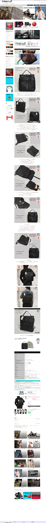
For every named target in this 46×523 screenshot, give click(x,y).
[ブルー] (8, 47)
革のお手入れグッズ (8, 66)
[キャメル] (10, 45)
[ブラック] (12, 47)
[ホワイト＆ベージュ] (7, 45)
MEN (3, 3)
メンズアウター (7, 32)
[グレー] (8, 45)
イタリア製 (7, 37)
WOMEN (7, 3)
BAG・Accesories (12, 3)
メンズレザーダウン (8, 63)
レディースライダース (8, 59)
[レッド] (7, 47)
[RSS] (6, 103)
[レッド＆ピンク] (7, 54)
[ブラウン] (12, 45)
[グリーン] (10, 47)
